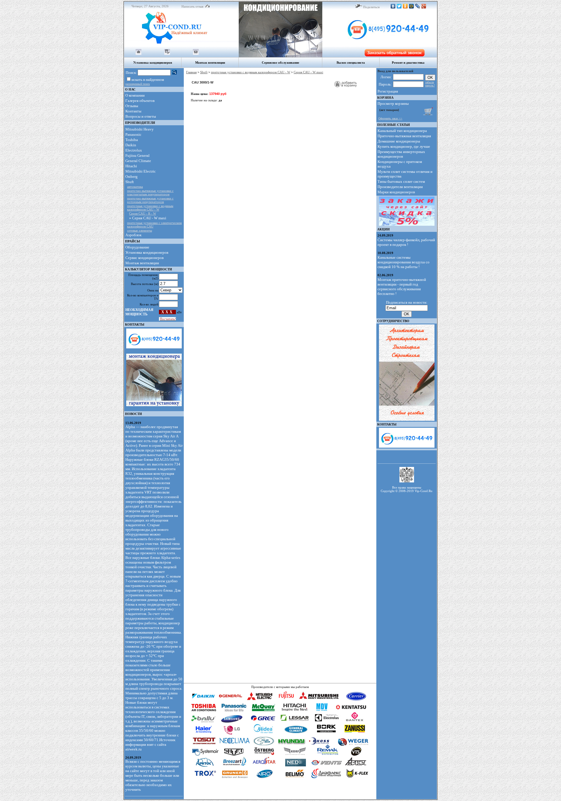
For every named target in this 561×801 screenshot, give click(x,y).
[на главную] (138, 53)
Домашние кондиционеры (399, 141)
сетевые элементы (139, 230)
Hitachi (131, 166)
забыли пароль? (430, 84)
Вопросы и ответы (140, 116)
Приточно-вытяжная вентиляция (404, 136)
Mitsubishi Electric (140, 171)
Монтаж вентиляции (142, 263)
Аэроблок (133, 235)
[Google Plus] (424, 6)
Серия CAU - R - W (142, 213)
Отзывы (131, 106)
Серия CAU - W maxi (308, 72)
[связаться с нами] (196, 53)
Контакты (133, 111)
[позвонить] (379, 45)
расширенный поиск (137, 84)
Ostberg (131, 176)
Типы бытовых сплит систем (401, 181)
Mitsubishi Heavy (139, 129)
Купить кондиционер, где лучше (404, 146)
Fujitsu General (137, 155)
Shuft (129, 182)
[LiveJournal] (418, 6)
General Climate (138, 161)
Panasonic (133, 134)
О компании (135, 95)
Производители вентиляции (400, 187)
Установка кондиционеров (146, 252)
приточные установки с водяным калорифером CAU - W (150, 207)
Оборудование (137, 247)
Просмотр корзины (393, 103)
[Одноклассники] (405, 6)
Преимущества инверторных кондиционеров (401, 154)
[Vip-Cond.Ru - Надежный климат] (181, 45)
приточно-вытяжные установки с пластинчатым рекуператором (150, 192)
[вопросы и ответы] (167, 53)
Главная (191, 72)
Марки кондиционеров (396, 192)
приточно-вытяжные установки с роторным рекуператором (150, 200)
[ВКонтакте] (393, 6)
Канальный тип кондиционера (402, 130)
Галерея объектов (140, 100)
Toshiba (131, 140)
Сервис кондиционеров (144, 258)
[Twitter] (399, 6)
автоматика (135, 186)
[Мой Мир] (411, 6)
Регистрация (388, 91)
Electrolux (133, 150)
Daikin (130, 145)
